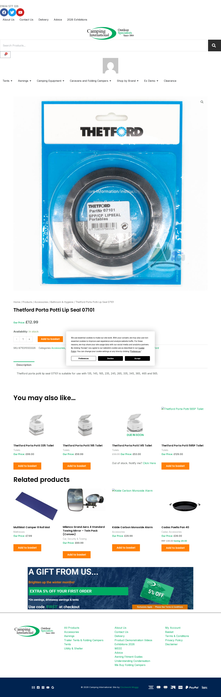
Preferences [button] (135, 351)
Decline (110, 358)
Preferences (83, 358)
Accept (137, 358)
